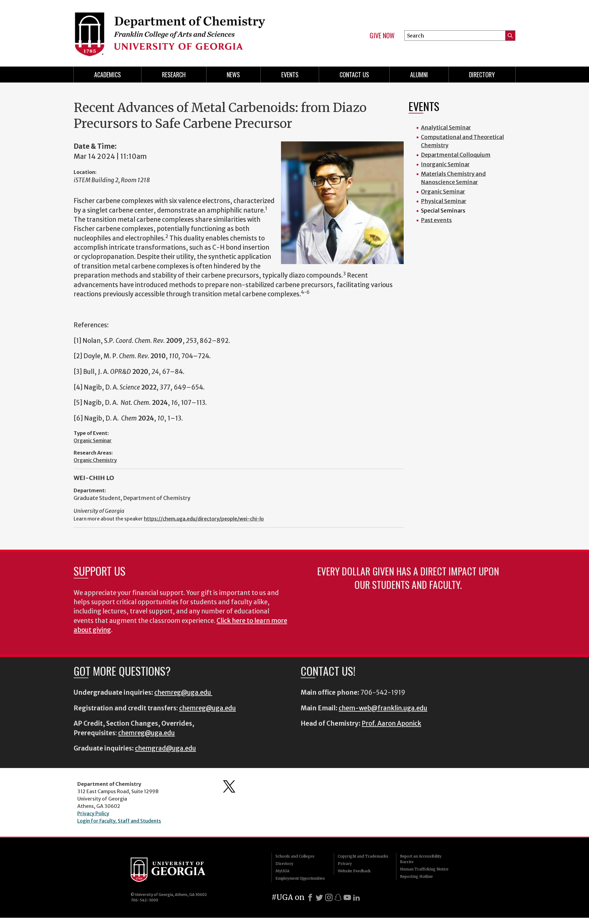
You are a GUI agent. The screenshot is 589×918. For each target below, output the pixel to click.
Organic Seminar (93, 440)
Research (174, 74)
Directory (482, 74)
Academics (107, 74)
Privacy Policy (93, 813)
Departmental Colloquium (456, 154)
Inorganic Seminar (445, 164)
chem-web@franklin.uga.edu (383, 708)
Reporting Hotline (416, 876)
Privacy (345, 863)
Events (289, 74)
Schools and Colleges (294, 856)
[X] (319, 897)
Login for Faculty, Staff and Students (119, 821)
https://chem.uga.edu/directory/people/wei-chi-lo (204, 519)
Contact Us (354, 74)
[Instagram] (329, 897)
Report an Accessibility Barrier (420, 859)
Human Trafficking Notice (424, 869)
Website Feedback (354, 871)
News (233, 74)
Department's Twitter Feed (229, 786)
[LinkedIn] (356, 897)
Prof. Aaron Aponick (391, 724)
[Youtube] (347, 897)
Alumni (419, 74)
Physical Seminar (443, 201)
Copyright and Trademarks (363, 856)
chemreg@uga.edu (183, 693)
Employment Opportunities (300, 878)
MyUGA (282, 871)
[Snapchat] (338, 897)
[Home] (181, 30)
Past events (436, 220)
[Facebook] (310, 897)
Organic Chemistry (95, 460)
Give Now (382, 35)
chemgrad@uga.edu (165, 748)
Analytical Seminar (446, 127)
